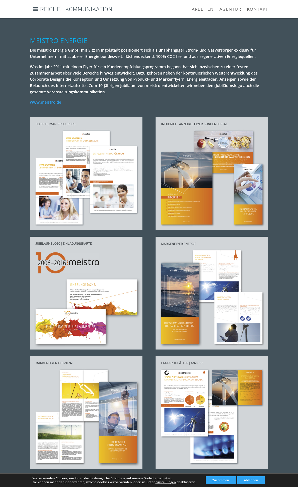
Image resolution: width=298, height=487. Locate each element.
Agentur (230, 10)
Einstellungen (166, 482)
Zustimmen (220, 480)
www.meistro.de (45, 102)
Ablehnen (251, 480)
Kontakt (257, 10)
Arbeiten (203, 10)
